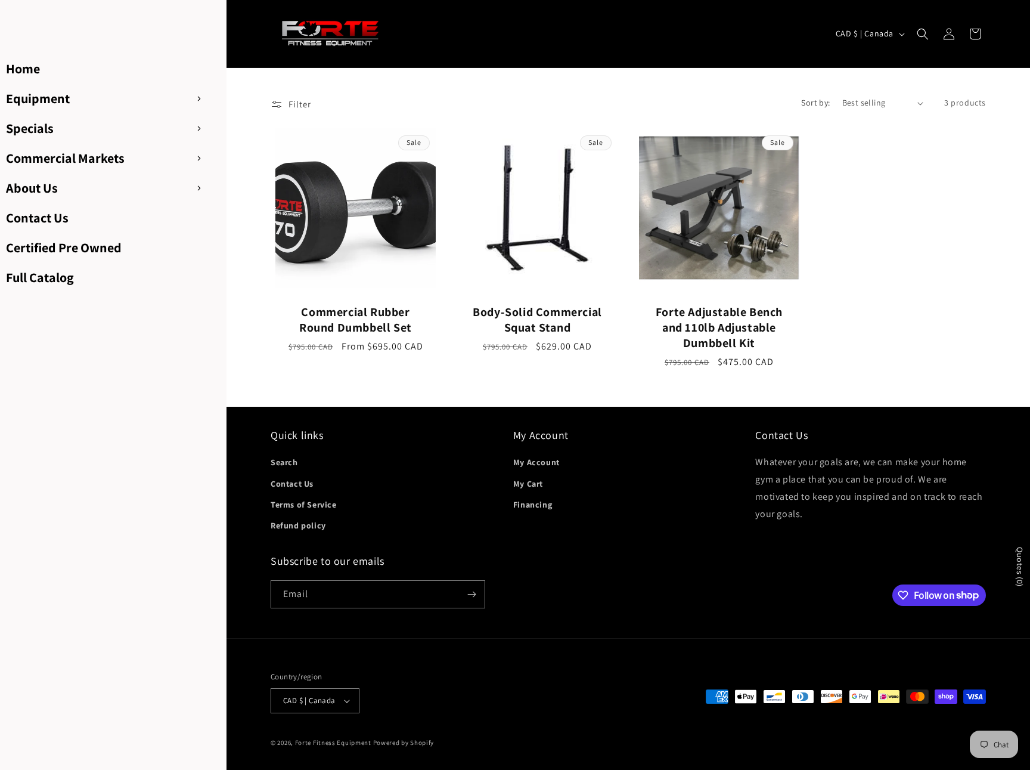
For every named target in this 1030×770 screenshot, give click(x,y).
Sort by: (815, 102)
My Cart (528, 483)
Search (284, 462)
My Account (536, 462)
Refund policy (298, 525)
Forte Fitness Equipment (333, 742)
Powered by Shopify (404, 742)
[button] (923, 34)
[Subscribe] (471, 594)
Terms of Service (304, 504)
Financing (532, 504)
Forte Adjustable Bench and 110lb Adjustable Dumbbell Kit (719, 327)
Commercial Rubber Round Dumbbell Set (355, 319)
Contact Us (292, 483)
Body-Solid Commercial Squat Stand (537, 319)
